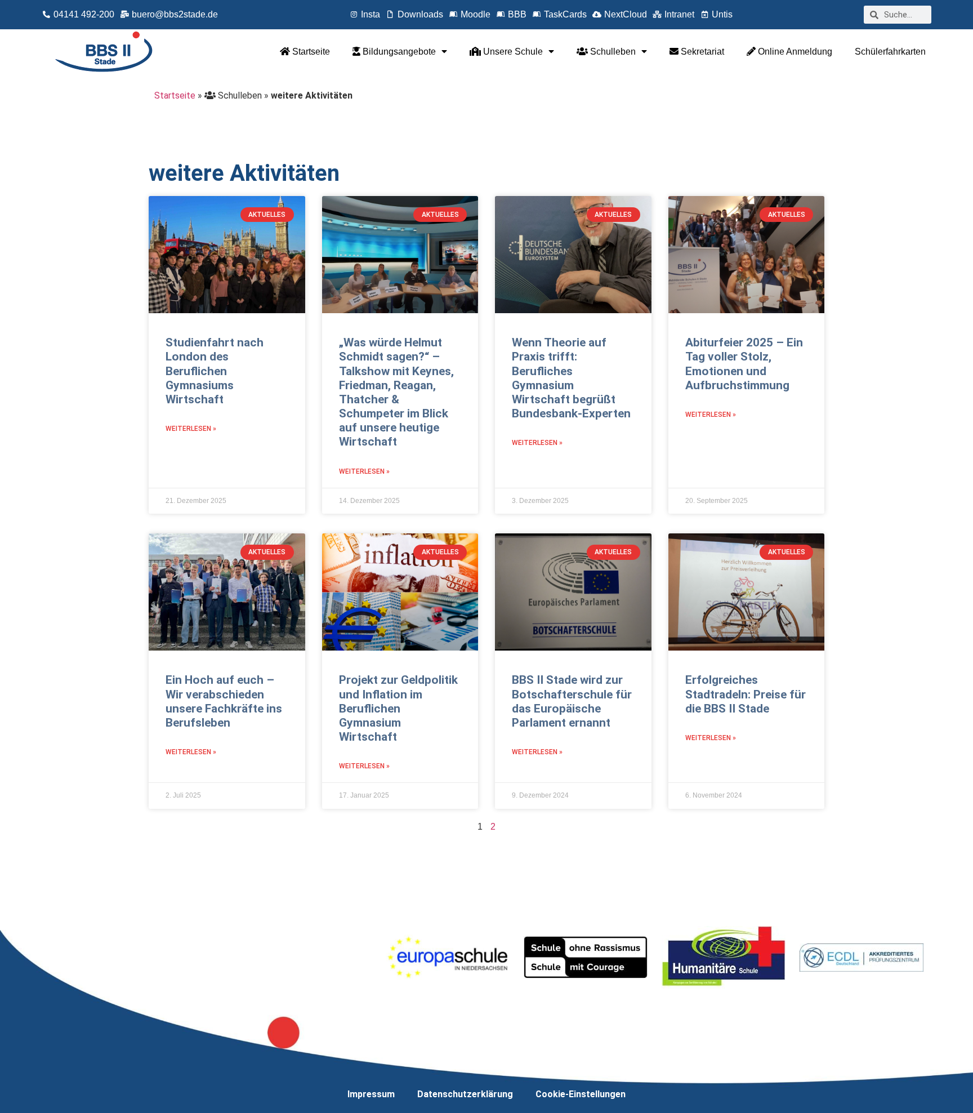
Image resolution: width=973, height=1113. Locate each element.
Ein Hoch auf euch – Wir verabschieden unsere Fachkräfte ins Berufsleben (224, 701)
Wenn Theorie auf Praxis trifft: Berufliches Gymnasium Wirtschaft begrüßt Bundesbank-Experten (571, 378)
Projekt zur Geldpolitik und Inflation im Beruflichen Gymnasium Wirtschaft (398, 708)
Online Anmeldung (794, 51)
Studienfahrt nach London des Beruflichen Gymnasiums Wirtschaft (215, 371)
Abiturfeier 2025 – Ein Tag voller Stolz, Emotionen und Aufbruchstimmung (744, 364)
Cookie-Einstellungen (580, 1094)
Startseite (310, 51)
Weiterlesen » (191, 429)
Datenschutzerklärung (465, 1094)
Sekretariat (701, 51)
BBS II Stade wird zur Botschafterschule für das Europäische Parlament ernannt (572, 701)
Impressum (371, 1094)
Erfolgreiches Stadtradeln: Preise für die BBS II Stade (745, 694)
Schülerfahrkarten (890, 51)
